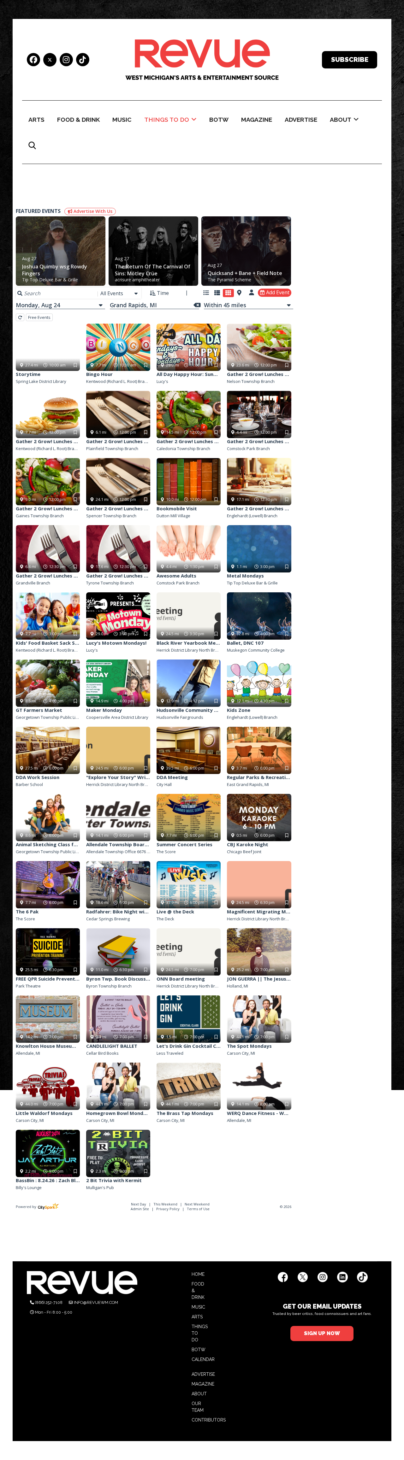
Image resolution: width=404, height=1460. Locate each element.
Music (122, 119)
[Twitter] (50, 59)
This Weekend (165, 1204)
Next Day (139, 1204)
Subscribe (349, 59)
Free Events (39, 317)
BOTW (219, 119)
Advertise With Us (92, 211)
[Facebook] (33, 60)
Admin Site (140, 1208)
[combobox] (119, 293)
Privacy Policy (168, 1208)
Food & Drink (78, 119)
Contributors (209, 1419)
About (340, 119)
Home (198, 1274)
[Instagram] (66, 60)
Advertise (301, 119)
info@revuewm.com (96, 1302)
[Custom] (82, 60)
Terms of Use (198, 1208)
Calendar (203, 1359)
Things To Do (166, 119)
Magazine (256, 119)
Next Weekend (197, 1204)
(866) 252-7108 (48, 1302)
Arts (36, 119)
